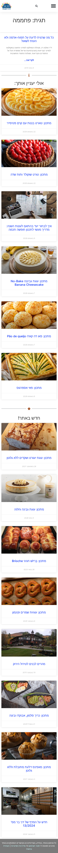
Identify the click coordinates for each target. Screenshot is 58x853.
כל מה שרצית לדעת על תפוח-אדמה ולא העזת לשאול (29, 39)
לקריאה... (29, 60)
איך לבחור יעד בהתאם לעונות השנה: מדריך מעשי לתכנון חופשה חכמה (29, 227)
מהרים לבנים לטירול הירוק (29, 664)
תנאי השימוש (34, 846)
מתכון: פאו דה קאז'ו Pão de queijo (29, 336)
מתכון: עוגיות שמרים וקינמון (29, 612)
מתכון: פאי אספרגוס (29, 388)
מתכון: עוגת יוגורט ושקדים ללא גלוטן (29, 458)
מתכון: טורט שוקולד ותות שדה (29, 174)
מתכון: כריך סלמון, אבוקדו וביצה (29, 715)
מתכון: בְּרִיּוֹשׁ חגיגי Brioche (29, 561)
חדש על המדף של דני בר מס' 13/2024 (29, 823)
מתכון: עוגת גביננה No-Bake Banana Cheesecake (29, 282)
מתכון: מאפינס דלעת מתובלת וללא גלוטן (29, 768)
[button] (53, 6)
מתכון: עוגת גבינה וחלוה (29, 509)
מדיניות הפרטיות (18, 846)
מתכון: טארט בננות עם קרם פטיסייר (29, 123)
